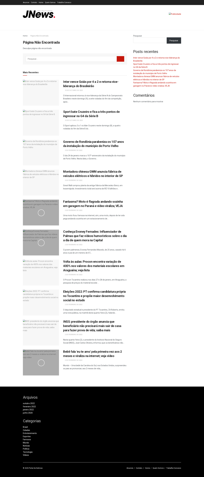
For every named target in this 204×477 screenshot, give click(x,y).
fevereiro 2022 (29, 406)
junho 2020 (28, 413)
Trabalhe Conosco (64, 2)
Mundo (26, 443)
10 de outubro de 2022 (73, 90)
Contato (34, 2)
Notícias (26, 446)
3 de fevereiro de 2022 (73, 150)
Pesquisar (137, 36)
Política (26, 449)
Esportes (27, 436)
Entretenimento (30, 433)
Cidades (26, 430)
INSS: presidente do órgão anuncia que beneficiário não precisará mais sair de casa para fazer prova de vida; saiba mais (92, 326)
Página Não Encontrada (39, 36)
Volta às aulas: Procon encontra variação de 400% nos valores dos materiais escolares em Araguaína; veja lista (93, 266)
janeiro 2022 (28, 410)
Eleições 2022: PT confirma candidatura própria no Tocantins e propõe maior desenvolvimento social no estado (94, 296)
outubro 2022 (29, 403)
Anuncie (26, 2)
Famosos (27, 439)
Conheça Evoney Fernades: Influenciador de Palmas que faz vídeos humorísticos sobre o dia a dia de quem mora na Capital (95, 236)
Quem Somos (50, 2)
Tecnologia (27, 452)
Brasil (25, 427)
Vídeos (26, 455)
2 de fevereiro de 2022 (73, 210)
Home (41, 2)
